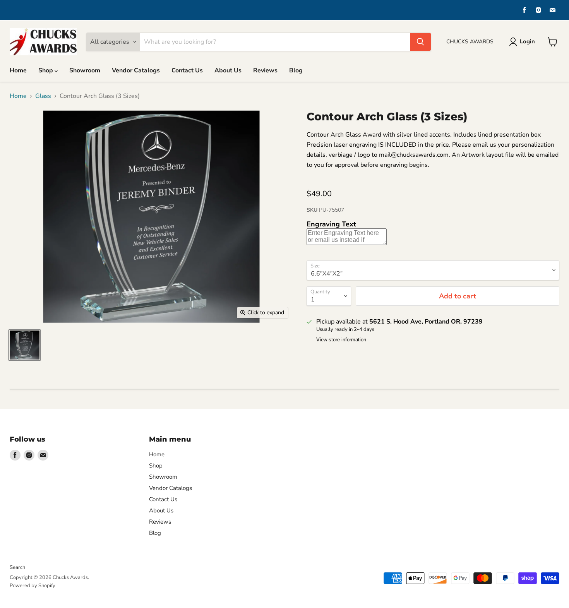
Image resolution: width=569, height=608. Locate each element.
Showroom (84, 70)
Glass (43, 95)
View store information (341, 340)
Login (527, 41)
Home (18, 70)
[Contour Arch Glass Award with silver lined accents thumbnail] (24, 345)
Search (17, 567)
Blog (296, 70)
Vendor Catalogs (136, 70)
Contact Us (187, 70)
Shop (46, 70)
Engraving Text (331, 224)
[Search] (420, 42)
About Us (228, 70)
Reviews (265, 70)
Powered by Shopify (32, 585)
